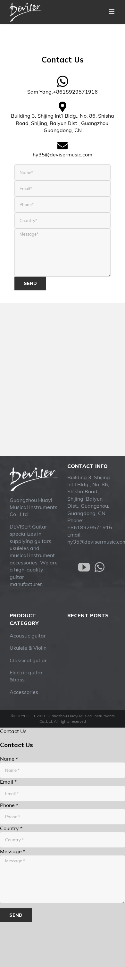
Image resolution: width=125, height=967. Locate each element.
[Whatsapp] (99, 567)
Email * (8, 782)
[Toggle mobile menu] (112, 11)
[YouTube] (84, 567)
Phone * (9, 805)
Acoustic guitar (28, 635)
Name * (9, 758)
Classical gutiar (28, 660)
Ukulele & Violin (28, 648)
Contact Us (13, 731)
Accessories (24, 692)
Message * (12, 851)
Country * (11, 828)
